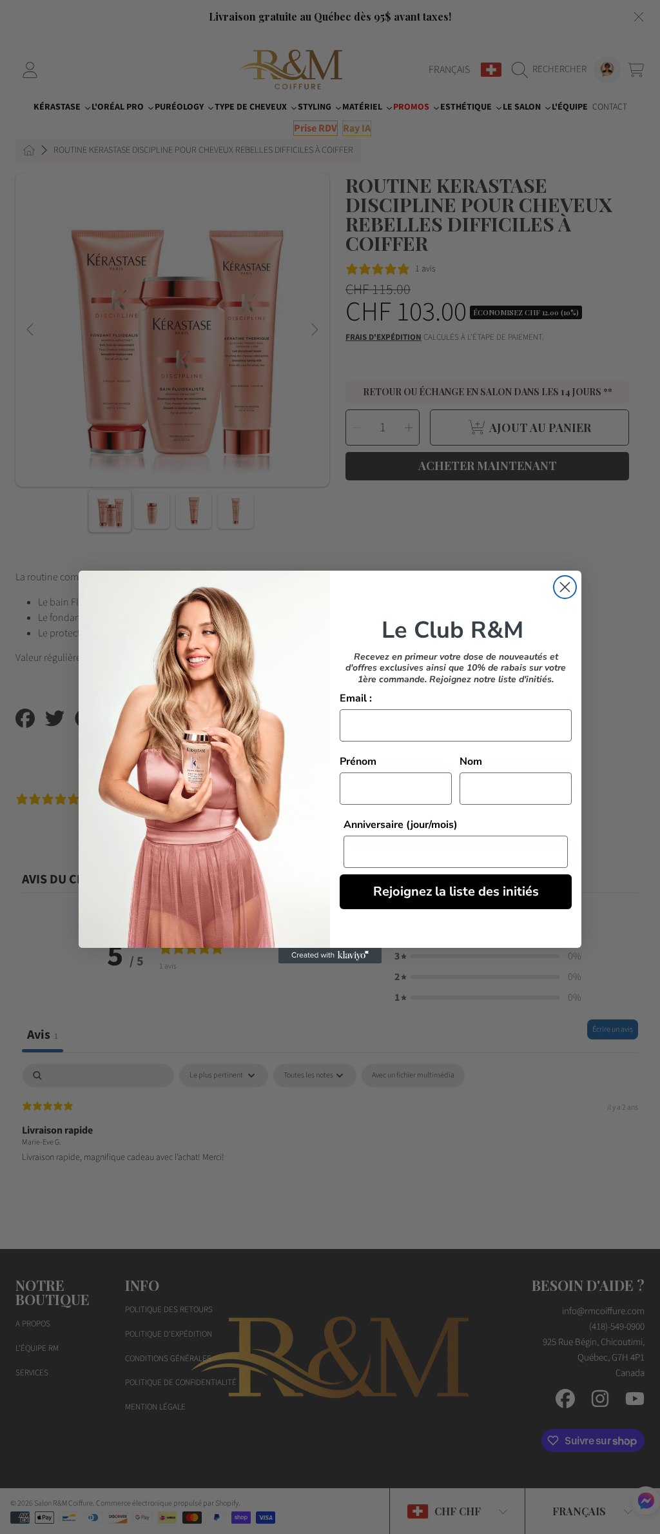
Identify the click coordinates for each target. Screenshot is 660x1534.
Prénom (358, 761)
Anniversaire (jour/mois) (401, 825)
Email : (356, 698)
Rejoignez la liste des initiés (456, 891)
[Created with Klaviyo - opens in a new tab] (330, 955)
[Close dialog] (565, 587)
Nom (471, 761)
